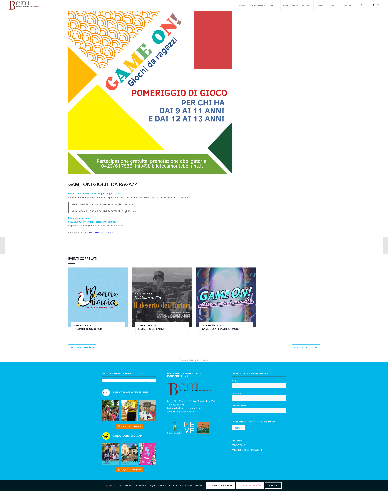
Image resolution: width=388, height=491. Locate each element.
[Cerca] (362, 5)
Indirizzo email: (239, 405)
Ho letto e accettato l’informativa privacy (255, 421)
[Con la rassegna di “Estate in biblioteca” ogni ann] (110, 454)
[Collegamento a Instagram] (378, 5)
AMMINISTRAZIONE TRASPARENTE (247, 450)
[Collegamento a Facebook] (373, 5)
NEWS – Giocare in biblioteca (101, 232)
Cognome (236, 393)
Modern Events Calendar (199, 360)
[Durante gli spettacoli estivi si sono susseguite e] (129, 454)
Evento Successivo (303, 347)
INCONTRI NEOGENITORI (88, 329)
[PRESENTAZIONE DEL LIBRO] (2, 245)
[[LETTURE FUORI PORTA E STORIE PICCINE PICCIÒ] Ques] (110, 410)
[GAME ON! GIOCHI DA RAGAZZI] (385, 245)
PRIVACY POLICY (239, 445)
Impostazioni (273, 485)
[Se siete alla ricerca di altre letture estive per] (147, 454)
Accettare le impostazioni (220, 485)
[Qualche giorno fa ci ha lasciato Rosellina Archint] (147, 410)
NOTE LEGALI (237, 440)
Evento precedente (85, 347)
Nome (235, 380)
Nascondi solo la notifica (249, 485)
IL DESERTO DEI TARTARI (152, 329)
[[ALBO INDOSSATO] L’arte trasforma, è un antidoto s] (129, 410)
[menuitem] (242, 5)
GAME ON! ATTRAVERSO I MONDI (221, 329)
